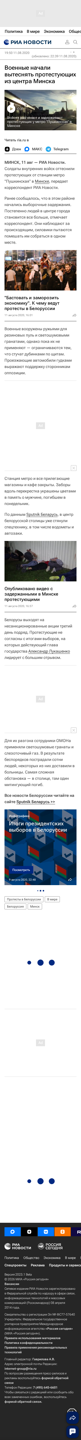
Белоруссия (15, 906)
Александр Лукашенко (49, 651)
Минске (42, 181)
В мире (52, 899)
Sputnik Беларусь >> (35, 801)
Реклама (38, 1265)
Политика (11, 1258)
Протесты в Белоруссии (24, 899)
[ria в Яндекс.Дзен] (29, 1231)
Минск (35, 906)
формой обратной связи (22, 1401)
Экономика (52, 1258)
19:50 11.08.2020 (16, 53)
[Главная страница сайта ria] (27, 42)
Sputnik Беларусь (42, 514)
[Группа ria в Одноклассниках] (62, 1231)
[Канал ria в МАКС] (12, 1231)
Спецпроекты (15, 1265)
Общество (31, 1258)
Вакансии (11, 1284)
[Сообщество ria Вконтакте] (46, 1231)
